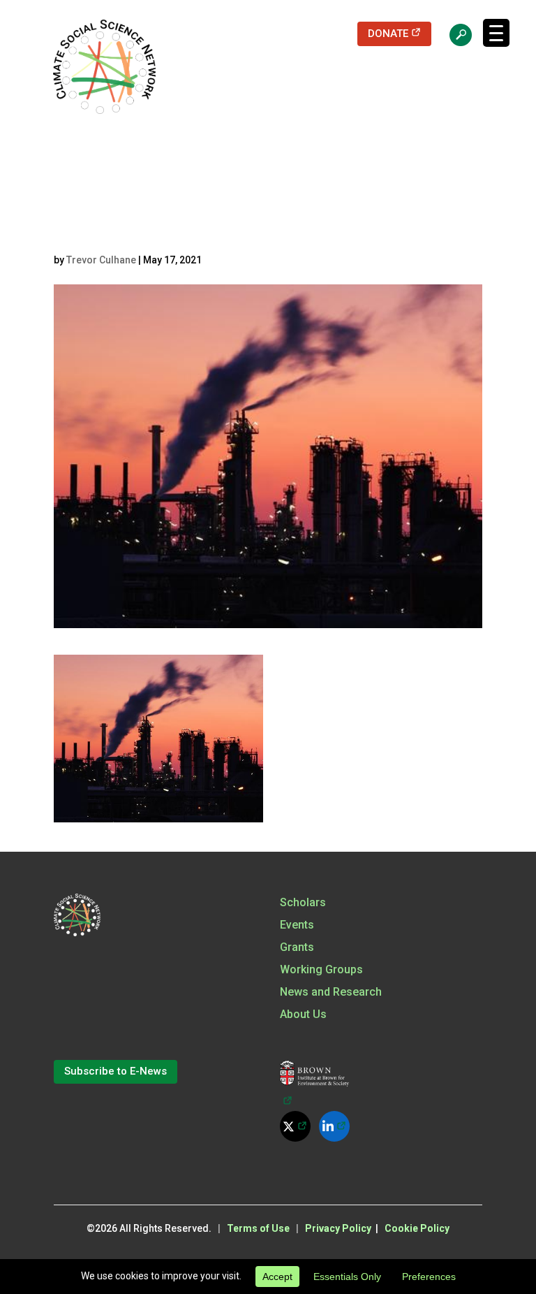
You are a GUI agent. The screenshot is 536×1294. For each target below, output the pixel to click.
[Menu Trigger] (496, 33)
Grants (297, 947)
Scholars (303, 902)
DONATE (399, 33)
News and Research (331, 991)
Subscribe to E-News (115, 1071)
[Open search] (453, 34)
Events (297, 924)
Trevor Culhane (101, 260)
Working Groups (321, 969)
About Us (303, 1014)
